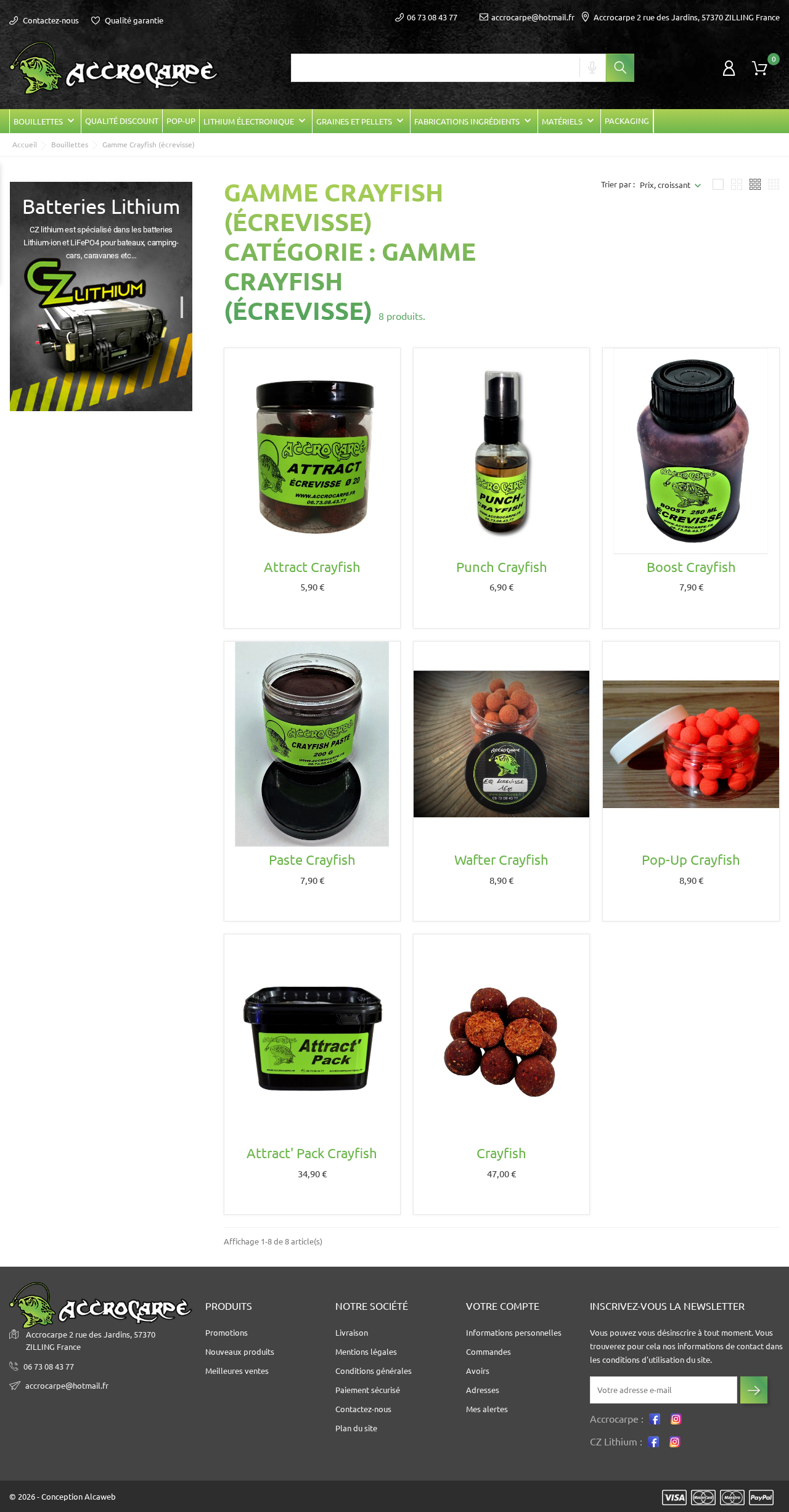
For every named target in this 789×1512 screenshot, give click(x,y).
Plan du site (356, 1428)
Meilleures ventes (237, 1371)
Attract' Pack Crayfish (312, 1153)
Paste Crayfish (312, 859)
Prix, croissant (665, 185)
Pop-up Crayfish (691, 859)
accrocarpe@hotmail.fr (532, 17)
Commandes (488, 1351)
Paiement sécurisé (367, 1390)
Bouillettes (45, 121)
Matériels (569, 121)
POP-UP (180, 120)
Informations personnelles (514, 1332)
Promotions (226, 1332)
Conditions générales (373, 1371)
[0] (759, 68)
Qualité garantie (133, 20)
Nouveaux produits (239, 1351)
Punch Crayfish (501, 566)
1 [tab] (187, 302)
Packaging (627, 120)
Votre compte (502, 1306)
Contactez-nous (50, 20)
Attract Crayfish (312, 566)
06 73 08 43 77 (48, 1366)
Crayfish (501, 1153)
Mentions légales (366, 1351)
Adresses (482, 1390)
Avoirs (477, 1371)
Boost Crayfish (691, 566)
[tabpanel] (101, 296)
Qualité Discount (121, 120)
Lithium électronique (255, 121)
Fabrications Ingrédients (474, 121)
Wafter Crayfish (501, 859)
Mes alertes (487, 1409)
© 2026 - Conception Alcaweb (62, 1496)
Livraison (351, 1332)
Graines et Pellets (361, 121)
